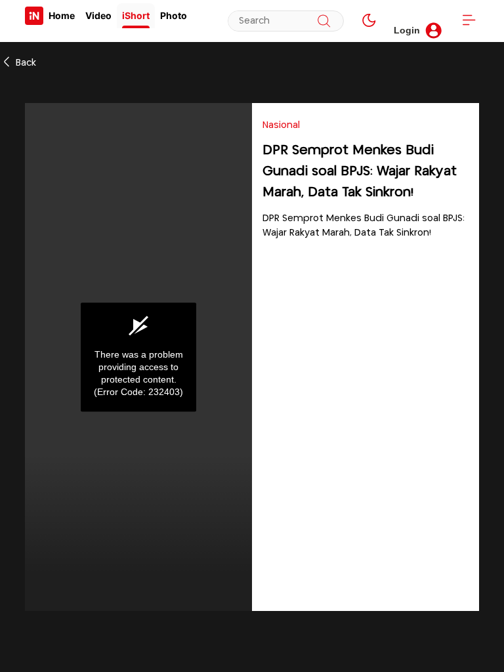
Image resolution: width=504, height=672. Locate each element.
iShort (136, 15)
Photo (173, 15)
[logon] (34, 16)
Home (62, 15)
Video (98, 15)
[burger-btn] (468, 21)
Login (407, 30)
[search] (324, 21)
